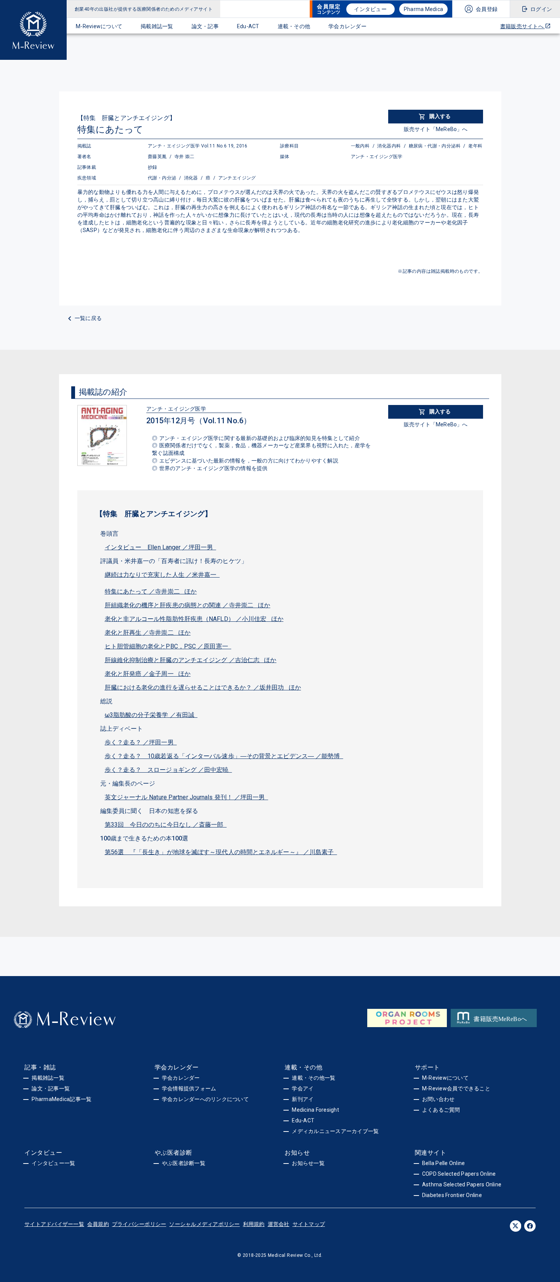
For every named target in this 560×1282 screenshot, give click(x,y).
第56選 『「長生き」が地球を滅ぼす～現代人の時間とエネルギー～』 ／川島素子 (221, 852)
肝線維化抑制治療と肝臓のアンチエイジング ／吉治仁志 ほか (191, 660)
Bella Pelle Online (443, 1163)
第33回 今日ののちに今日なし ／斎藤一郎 (166, 824)
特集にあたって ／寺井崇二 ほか (151, 591)
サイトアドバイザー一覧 (54, 1224)
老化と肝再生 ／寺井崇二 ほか (148, 632)
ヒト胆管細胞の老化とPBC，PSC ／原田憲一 (168, 646)
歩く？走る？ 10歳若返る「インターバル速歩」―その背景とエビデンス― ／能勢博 (224, 756)
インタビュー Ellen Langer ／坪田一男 (160, 547)
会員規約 (98, 1224)
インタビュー (370, 9)
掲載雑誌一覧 (157, 26)
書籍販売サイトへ (522, 26)
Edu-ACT (248, 26)
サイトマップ (309, 1224)
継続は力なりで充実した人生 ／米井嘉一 (162, 574)
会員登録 (487, 9)
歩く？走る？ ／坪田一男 (141, 742)
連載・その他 (294, 26)
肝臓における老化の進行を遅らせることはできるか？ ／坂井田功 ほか (203, 687)
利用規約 (254, 1224)
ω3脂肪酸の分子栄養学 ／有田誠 (151, 715)
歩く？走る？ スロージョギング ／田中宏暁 (168, 769)
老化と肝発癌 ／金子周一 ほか (148, 673)
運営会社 (279, 1224)
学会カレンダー (347, 26)
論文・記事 (205, 26)
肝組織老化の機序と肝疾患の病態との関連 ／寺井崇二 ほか (187, 605)
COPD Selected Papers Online (459, 1174)
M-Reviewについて (99, 26)
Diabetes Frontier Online (452, 1195)
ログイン (541, 9)
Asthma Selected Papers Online (461, 1184)
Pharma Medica (423, 9)
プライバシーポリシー (139, 1224)
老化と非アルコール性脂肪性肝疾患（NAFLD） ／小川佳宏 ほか (194, 619)
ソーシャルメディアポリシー (204, 1224)
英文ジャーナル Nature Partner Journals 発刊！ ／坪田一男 (186, 797)
